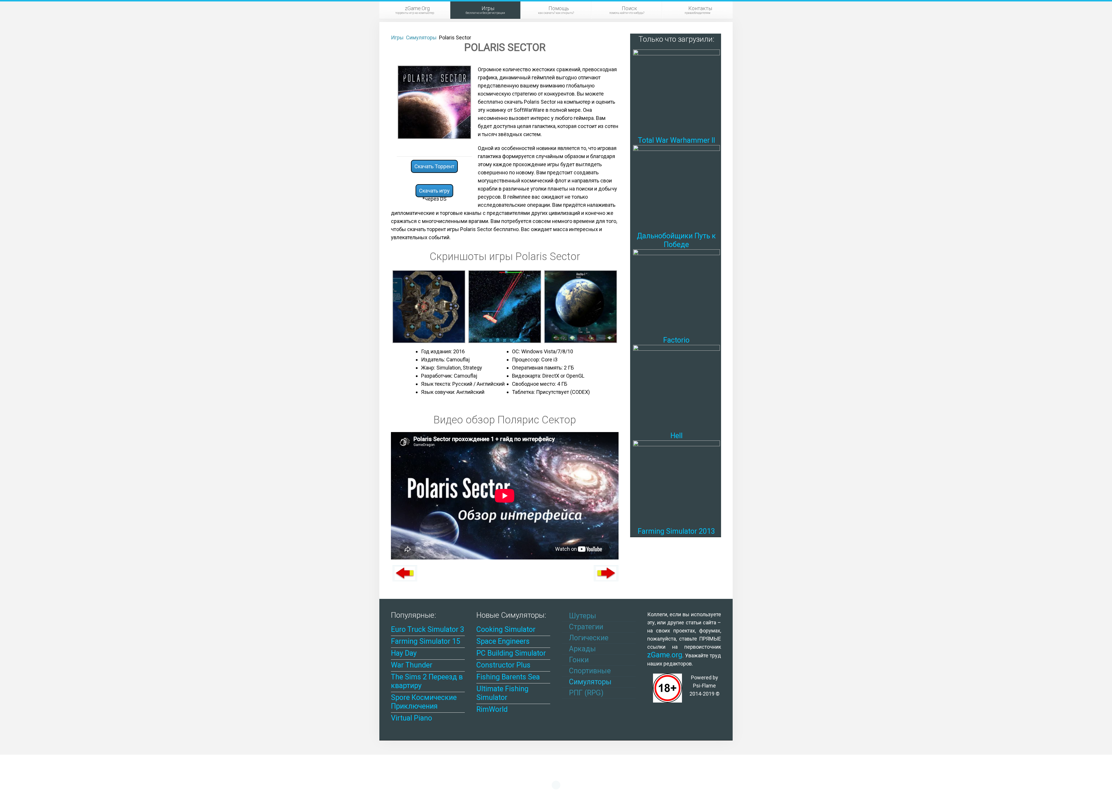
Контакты (698, 9)
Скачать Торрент (434, 166)
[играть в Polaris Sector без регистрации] (580, 306)
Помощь (556, 9)
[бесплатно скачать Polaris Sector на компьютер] (434, 102)
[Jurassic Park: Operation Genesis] (404, 573)
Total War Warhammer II (676, 140)
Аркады (581, 649)
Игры (485, 9)
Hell (676, 435)
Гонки (578, 660)
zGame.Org (414, 9)
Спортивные (589, 671)
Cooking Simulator (505, 629)
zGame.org (664, 655)
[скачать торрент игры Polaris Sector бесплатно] (428, 306)
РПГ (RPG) (585, 693)
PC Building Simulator (511, 653)
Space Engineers (503, 641)
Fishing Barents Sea (508, 677)
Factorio (676, 340)
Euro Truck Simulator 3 (427, 629)
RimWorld (492, 709)
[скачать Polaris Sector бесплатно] (504, 306)
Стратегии (585, 627)
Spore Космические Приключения (424, 701)
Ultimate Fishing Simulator (502, 693)
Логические (587, 638)
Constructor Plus (503, 665)
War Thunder (411, 665)
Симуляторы (589, 682)
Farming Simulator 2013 (676, 531)
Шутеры (581, 616)
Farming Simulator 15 (425, 641)
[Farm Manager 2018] (606, 573)
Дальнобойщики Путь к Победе (676, 240)
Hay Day (404, 653)
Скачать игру (434, 191)
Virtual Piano (411, 718)
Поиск (626, 9)
